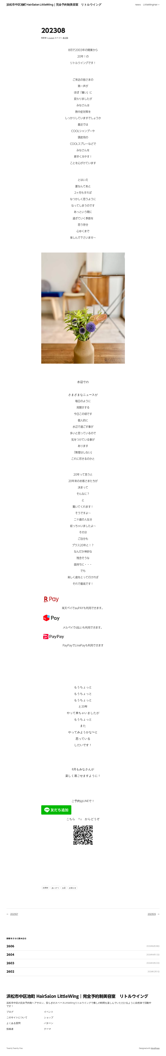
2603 (10, 963)
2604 (10, 954)
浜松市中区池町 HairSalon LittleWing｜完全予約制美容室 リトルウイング (54, 4)
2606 (10, 946)
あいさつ (55, 888)
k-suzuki (50, 38)
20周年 (46, 888)
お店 (64, 888)
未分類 (65, 38)
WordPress (155, 1048)
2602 (10, 971)
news (138, 4)
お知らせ (72, 888)
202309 (152, 914)
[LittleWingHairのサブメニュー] (159, 4)
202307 (14, 914)
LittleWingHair (150, 4)
